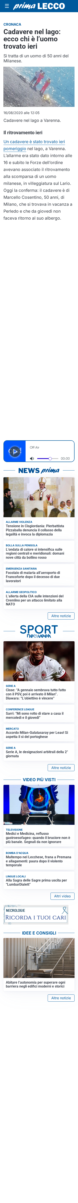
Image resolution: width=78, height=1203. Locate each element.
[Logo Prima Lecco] (39, 6)
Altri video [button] (62, 896)
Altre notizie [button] (61, 616)
